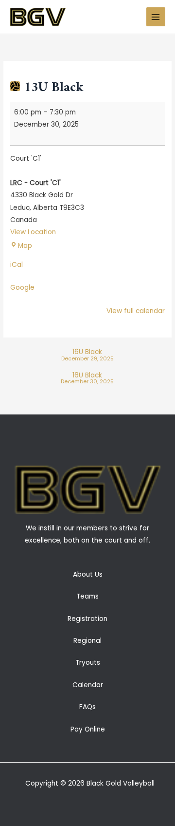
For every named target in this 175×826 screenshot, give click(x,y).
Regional (87, 640)
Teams (87, 596)
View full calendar (135, 311)
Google (22, 287)
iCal (16, 264)
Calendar (87, 685)
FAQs (87, 707)
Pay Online (87, 729)
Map (25, 245)
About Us (88, 574)
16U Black (87, 355)
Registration (87, 618)
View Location (33, 232)
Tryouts (87, 662)
